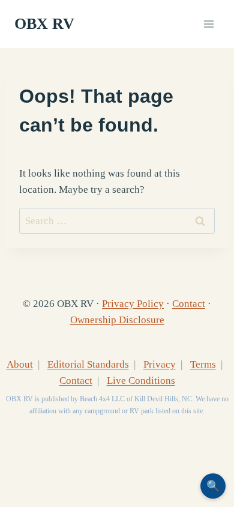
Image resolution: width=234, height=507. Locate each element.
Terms (203, 364)
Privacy (159, 364)
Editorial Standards (88, 364)
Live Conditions (141, 380)
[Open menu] (208, 23)
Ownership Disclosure (117, 320)
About (20, 364)
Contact (188, 303)
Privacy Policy (133, 303)
